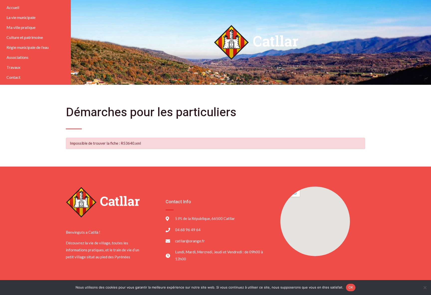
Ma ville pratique (20, 27)
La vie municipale (20, 17)
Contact (13, 77)
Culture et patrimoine (24, 37)
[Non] (424, 287)
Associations (17, 57)
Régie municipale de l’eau (27, 47)
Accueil (12, 7)
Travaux (13, 67)
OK (350, 287)
